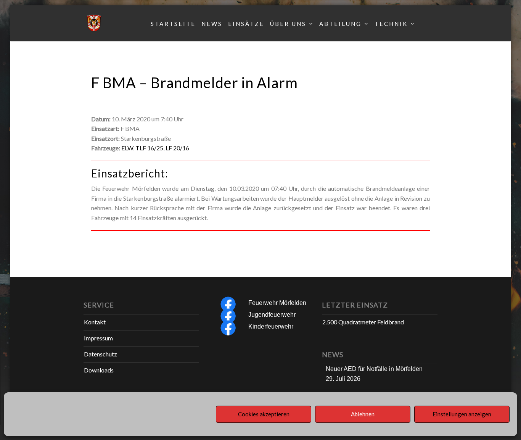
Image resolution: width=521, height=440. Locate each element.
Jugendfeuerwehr (272, 314)
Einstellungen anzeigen (462, 414)
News (211, 23)
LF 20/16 (177, 148)
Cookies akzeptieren (263, 414)
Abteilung (340, 23)
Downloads (99, 370)
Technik (391, 23)
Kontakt (95, 322)
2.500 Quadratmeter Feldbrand (363, 322)
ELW (127, 148)
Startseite (173, 23)
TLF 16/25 (149, 148)
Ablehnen (363, 414)
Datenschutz (100, 354)
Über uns (288, 23)
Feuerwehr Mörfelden (277, 303)
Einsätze (246, 23)
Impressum (98, 338)
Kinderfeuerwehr (270, 326)
